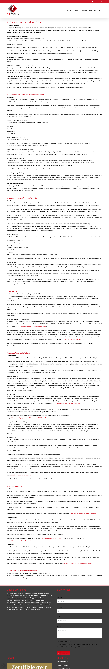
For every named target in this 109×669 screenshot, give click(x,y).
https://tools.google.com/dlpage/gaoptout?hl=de (70, 403)
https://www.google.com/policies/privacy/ (23, 541)
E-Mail (59, 616)
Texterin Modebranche (63, 665)
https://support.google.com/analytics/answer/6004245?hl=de (28, 418)
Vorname (60, 597)
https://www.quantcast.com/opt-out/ (21, 475)
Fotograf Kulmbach (62, 661)
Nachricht (60, 626)
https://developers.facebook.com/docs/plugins (33, 326)
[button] (99, 10)
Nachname (60, 607)
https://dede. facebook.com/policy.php (73, 339)
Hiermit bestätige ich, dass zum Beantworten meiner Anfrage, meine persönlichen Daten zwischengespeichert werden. (78, 646)
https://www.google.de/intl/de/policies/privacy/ (77, 563)
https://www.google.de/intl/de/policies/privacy (83, 513)
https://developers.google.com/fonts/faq (52, 538)
